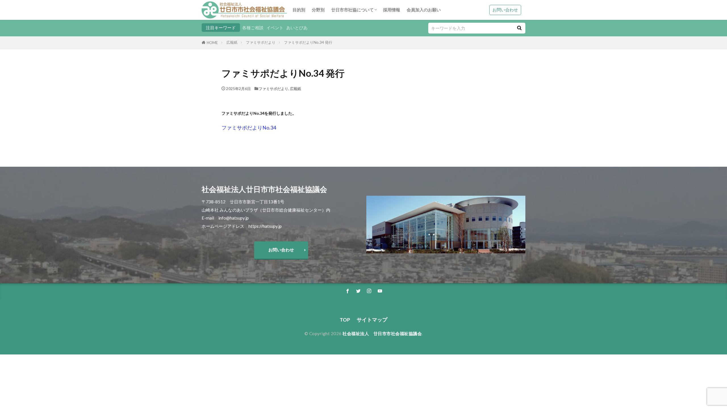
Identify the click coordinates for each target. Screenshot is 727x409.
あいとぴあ (297, 27)
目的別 (299, 9)
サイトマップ (372, 320)
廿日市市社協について (352, 9)
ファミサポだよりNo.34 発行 (308, 42)
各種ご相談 (253, 27)
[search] (519, 28)
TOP (345, 320)
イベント (274, 27)
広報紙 (231, 42)
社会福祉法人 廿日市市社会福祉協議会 (382, 333)
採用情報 (391, 9)
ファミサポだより (260, 42)
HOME (212, 42)
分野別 (318, 9)
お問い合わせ (505, 9)
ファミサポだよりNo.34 (249, 128)
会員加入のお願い (424, 9)
